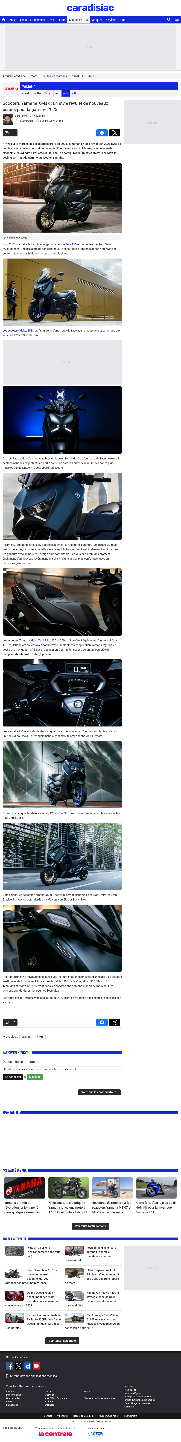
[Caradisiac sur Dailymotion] (28, 1366)
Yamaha (29, 86)
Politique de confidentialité (137, 1396)
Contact (48, 1416)
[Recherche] (169, 19)
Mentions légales (133, 1393)
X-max (40, 1037)
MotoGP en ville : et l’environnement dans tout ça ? (43, 1252)
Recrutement (130, 1416)
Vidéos (75, 93)
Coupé (48, 1391)
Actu (12, 20)
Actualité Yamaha (15, 1170)
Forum (61, 20)
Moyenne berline (14, 1394)
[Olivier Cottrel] (8, 124)
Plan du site (130, 1389)
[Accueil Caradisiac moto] (4, 19)
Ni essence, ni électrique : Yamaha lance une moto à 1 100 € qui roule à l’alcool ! (67, 1207)
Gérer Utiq (129, 1406)
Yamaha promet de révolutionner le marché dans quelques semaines (22, 1207)
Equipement (37, 20)
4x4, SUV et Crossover (56, 1398)
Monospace (12, 1405)
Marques (96, 20)
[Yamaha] (11, 93)
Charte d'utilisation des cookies (140, 1400)
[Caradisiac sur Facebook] (10, 1366)
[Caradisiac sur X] (19, 1366)
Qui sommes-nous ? (109, 1416)
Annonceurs (63, 1416)
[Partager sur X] (115, 131)
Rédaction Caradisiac (84, 1416)
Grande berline (13, 1398)
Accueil (25, 93)
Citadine (10, 1391)
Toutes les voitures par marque (99, 1398)
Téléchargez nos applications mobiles (33, 1376)
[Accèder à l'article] (24, 1188)
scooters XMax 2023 (21, 330)
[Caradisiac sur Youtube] (36, 1366)
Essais (23, 20)
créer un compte (69, 1069)
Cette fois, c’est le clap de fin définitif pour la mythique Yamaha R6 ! (156, 1207)
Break (9, 1401)
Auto (122, 20)
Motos (87, 1391)
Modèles (37, 93)
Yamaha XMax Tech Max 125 (37, 640)
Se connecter (13, 1077)
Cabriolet (49, 1394)
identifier (53, 1069)
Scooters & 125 (78, 20)
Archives (128, 1386)
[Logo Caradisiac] (90, 14)
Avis (51, 20)
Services (111, 20)
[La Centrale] (55, 1437)
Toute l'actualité (14, 1238)
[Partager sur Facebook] (102, 131)
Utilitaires (49, 1405)
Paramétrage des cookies (137, 1403)
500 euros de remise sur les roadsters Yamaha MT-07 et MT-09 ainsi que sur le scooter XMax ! (111, 1208)
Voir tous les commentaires (99, 1092)
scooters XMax (69, 244)
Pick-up (49, 1401)
